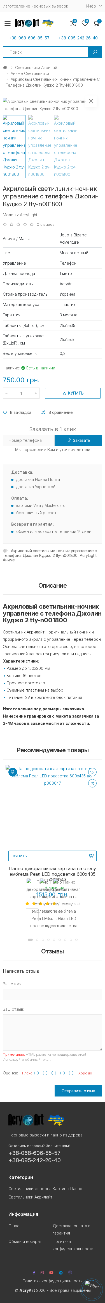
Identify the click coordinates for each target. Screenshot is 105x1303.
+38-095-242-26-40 (78, 38)
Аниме (9, 559)
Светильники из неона (30, 1188)
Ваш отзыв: (13, 1009)
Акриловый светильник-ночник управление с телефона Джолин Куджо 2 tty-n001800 (50, 553)
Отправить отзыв (78, 1090)
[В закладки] (92, 772)
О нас (13, 1225)
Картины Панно (67, 1188)
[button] (96, 24)
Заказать (81, 440)
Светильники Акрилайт (37, 67)
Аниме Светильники (30, 73)
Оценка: (10, 1073)
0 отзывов (46, 224)
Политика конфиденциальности (52, 1280)
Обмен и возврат (25, 1241)
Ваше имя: (12, 983)
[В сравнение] (92, 783)
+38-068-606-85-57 (29, 38)
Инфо (91, 6)
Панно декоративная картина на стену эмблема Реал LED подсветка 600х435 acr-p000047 (52, 874)
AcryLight (88, 555)
